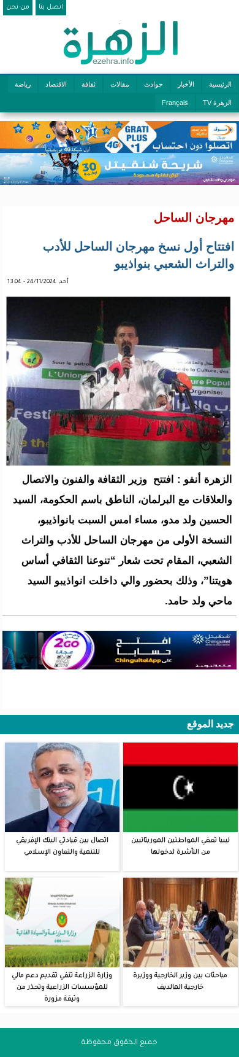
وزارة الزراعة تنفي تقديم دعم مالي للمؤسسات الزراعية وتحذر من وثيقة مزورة (62, 987)
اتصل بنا (51, 7)
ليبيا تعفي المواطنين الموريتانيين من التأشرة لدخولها (180, 846)
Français (175, 102)
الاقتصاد (56, 84)
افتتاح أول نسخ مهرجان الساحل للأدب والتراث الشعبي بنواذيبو (139, 255)
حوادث (153, 84)
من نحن (17, 7)
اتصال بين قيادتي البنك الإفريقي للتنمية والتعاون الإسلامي (62, 846)
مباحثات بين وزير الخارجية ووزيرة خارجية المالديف (180, 981)
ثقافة (89, 84)
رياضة (23, 84)
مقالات (119, 84)
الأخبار (186, 84)
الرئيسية (220, 84)
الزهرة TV (217, 102)
